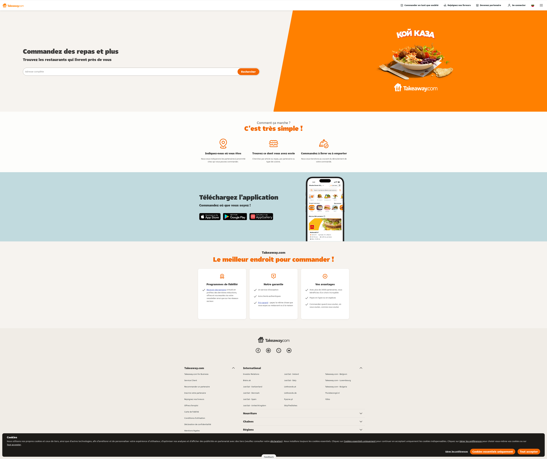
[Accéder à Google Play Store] (235, 216)
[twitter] (279, 352)
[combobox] (130, 71)
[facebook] (258, 352)
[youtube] (289, 352)
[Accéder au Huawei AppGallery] (261, 216)
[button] (13, 5)
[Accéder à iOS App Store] (210, 216)
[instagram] (268, 352)
